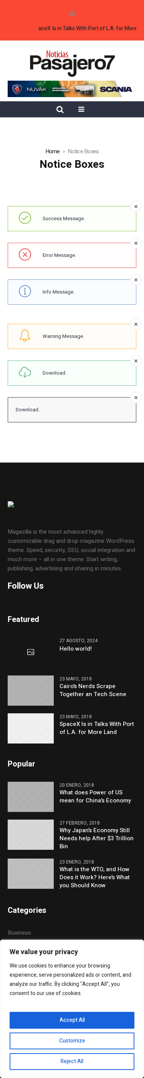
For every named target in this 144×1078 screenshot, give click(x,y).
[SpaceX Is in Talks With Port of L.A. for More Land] (31, 728)
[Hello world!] (31, 652)
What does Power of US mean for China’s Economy (95, 797)
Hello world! (76, 649)
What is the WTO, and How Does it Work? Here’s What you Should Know (95, 877)
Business (19, 933)
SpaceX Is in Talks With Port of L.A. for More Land (97, 728)
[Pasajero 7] (72, 63)
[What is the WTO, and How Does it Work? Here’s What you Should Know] (31, 873)
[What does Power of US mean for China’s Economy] (31, 796)
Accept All (72, 1020)
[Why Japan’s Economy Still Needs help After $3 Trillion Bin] (31, 834)
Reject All (72, 1061)
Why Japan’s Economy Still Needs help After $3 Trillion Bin (97, 838)
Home (52, 151)
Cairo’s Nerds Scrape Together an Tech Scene (93, 690)
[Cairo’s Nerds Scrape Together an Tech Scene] (31, 690)
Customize (72, 1041)
